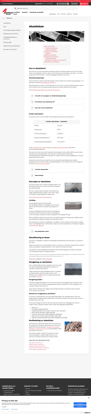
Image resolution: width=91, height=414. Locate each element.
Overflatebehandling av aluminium (39, 347)
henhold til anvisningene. (37, 225)
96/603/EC (32, 259)
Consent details (5, 409)
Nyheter (69, 14)
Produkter (16, 12)
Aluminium (9, 18)
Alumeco (63, 14)
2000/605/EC (48, 259)
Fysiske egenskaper (50, 49)
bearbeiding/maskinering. (48, 82)
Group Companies (7, 3)
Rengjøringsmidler (50, 58)
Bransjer (25, 12)
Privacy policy (14, 409)
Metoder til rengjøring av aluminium (55, 60)
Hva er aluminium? (49, 46)
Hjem (3, 18)
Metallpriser (52, 14)
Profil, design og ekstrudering (11, 30)
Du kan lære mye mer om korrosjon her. (40, 197)
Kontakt (75, 14)
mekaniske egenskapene (39, 147)
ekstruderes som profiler (42, 163)
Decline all (80, 406)
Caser (15, 14)
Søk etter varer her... (22, 8)
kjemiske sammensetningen (59, 147)
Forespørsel (63, 3)
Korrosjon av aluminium (10, 49)
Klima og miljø (7, 42)
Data (4, 26)
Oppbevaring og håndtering (11, 46)
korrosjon (39, 276)
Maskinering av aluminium (10, 33)
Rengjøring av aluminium (51, 56)
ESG (58, 14)
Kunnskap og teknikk (36, 12)
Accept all (80, 403)
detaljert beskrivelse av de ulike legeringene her (46, 90)
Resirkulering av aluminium (52, 61)
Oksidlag (47, 53)
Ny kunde (75, 3)
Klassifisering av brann (50, 55)
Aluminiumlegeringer (51, 48)
